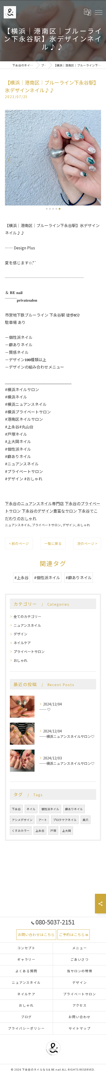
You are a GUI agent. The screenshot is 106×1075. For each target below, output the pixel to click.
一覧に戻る (53, 543)
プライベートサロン (46, 525)
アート (42, 820)
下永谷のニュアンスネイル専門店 (34, 503)
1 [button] (47, 209)
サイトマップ (80, 1028)
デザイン (69, 525)
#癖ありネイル (79, 577)
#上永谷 (21, 577)
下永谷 (16, 809)
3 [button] (53, 209)
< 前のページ (19, 543)
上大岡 (66, 830)
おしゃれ (83, 525)
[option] (53, 157)
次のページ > (87, 543)
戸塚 (53, 830)
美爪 (85, 820)
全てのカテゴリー (27, 616)
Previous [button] (10, 160)
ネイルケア (22, 642)
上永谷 (39, 830)
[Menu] (98, 12)
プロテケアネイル (65, 820)
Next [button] (96, 160)
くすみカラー (21, 830)
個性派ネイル (50, 809)
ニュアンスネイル (17, 525)
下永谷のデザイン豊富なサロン (49, 511)
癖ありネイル (74, 809)
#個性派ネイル (47, 577)
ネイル (31, 809)
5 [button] (59, 209)
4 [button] (56, 209)
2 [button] (50, 209)
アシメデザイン (22, 820)
